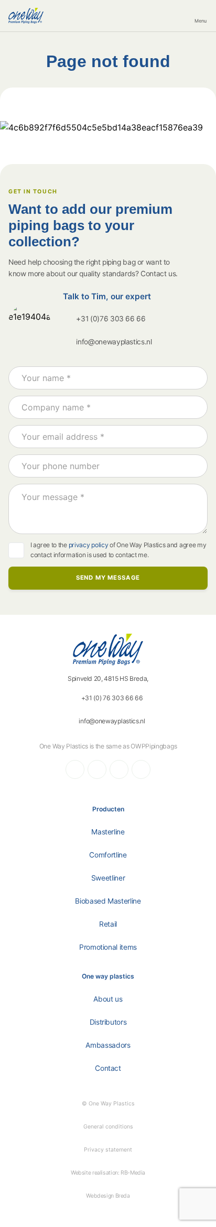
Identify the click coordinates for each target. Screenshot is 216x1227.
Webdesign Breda (107, 1195)
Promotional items (108, 947)
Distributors (108, 1022)
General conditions (108, 1126)
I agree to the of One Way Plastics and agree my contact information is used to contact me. (118, 550)
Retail (108, 924)
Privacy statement (108, 1149)
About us (107, 999)
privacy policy (89, 545)
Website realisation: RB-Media (108, 1172)
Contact (108, 1068)
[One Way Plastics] (26, 16)
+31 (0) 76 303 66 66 (112, 698)
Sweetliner (108, 878)
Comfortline (107, 855)
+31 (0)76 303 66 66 (111, 318)
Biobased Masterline (108, 901)
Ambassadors (107, 1045)
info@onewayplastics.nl (114, 342)
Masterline (108, 832)
